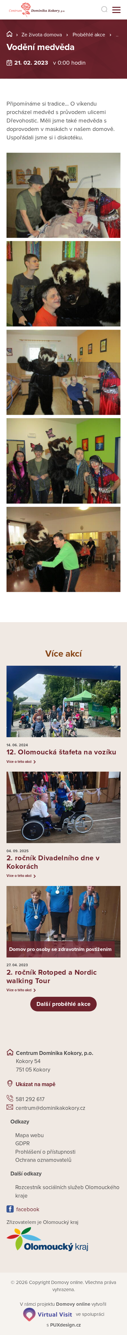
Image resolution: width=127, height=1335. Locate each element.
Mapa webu (29, 1135)
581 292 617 (30, 1099)
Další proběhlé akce (63, 1004)
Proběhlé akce (89, 35)
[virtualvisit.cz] (47, 1314)
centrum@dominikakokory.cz (50, 1108)
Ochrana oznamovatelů (43, 1160)
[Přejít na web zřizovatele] (63, 1239)
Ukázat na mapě (35, 1084)
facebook (27, 1209)
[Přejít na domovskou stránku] (36, 10)
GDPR (22, 1143)
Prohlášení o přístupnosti (45, 1152)
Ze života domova (41, 35)
